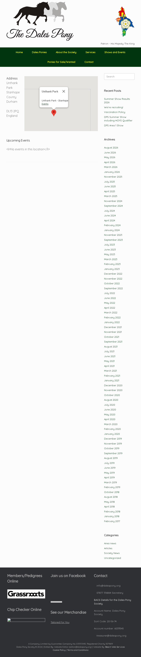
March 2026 (110, 166)
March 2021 (110, 370)
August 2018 (111, 496)
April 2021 (109, 365)
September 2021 (113, 341)
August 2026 (111, 147)
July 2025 (109, 181)
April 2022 (109, 307)
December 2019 (113, 438)
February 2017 (112, 521)
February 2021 (112, 375)
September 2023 (113, 239)
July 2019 (109, 462)
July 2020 (109, 404)
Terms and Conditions (77, 650)
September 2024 (113, 205)
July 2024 (109, 210)
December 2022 (113, 273)
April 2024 (109, 220)
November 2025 (113, 176)
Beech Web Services (115, 646)
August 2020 (111, 399)
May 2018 (109, 501)
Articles (108, 548)
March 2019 (110, 482)
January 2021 (111, 380)
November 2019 (113, 443)
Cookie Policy (59, 650)
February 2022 (112, 317)
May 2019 (109, 472)
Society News (112, 553)
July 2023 (109, 244)
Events (45, 104)
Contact (88, 61)
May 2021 (109, 361)
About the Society (66, 52)
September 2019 (113, 453)
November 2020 (113, 390)
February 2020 (112, 428)
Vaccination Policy (114, 112)
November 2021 (113, 331)
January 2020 (112, 433)
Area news (110, 543)
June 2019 (109, 467)
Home (19, 52)
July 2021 (109, 351)
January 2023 (112, 268)
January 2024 (112, 230)
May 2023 (109, 254)
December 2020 (113, 385)
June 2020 (110, 409)
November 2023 (113, 234)
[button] (53, 112)
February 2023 (112, 264)
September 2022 (113, 288)
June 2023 (110, 249)
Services (90, 52)
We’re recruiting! (113, 107)
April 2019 (109, 477)
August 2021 (111, 346)
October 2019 (111, 448)
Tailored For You (60, 622)
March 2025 (110, 196)
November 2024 (113, 201)
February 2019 (112, 487)
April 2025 (109, 191)
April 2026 (109, 162)
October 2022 (112, 283)
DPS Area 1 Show (113, 125)
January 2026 (112, 171)
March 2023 (110, 259)
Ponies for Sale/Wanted (61, 61)
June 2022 (110, 298)
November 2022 (113, 278)
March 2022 (110, 312)
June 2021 (109, 356)
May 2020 (109, 414)
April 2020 (109, 419)
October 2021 (111, 336)
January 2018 (111, 516)
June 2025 (110, 186)
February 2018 (112, 511)
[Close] (63, 91)
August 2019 (111, 458)
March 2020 (111, 424)
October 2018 (111, 492)
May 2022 (109, 302)
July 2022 (109, 293)
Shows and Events (114, 52)
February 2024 (112, 225)
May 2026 (109, 157)
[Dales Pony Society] (40, 21)
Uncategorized (112, 558)
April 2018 (109, 506)
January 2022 (112, 322)
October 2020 (112, 395)
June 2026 (110, 152)
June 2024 (110, 215)
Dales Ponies (39, 52)
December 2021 (113, 327)
